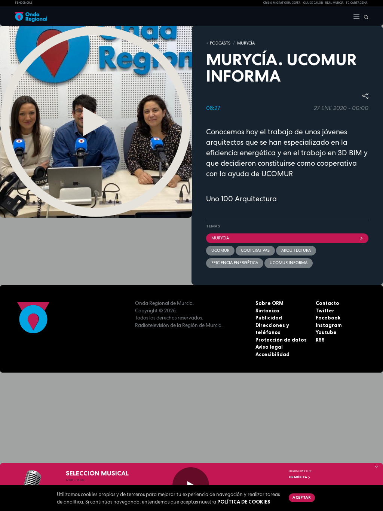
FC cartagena (356, 2)
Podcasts (220, 43)
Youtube (326, 332)
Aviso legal (269, 347)
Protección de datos (281, 340)
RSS (320, 340)
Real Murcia (334, 2)
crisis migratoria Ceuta (281, 2)
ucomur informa (288, 262)
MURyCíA (246, 43)
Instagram (329, 325)
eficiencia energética (234, 262)
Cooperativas (255, 250)
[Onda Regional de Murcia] (31, 16)
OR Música (298, 477)
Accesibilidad (272, 354)
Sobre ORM (269, 303)
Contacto (327, 303)
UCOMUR (220, 250)
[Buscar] (364, 16)
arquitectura (296, 250)
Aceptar (301, 497)
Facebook (328, 318)
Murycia (220, 238)
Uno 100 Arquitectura (241, 199)
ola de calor (313, 2)
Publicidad (268, 318)
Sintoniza (267, 310)
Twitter (325, 310)
